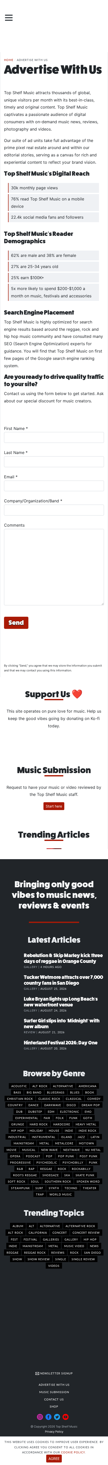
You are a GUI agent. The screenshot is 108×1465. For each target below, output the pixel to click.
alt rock (15, 1232)
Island (66, 1137)
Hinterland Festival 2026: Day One (60, 1042)
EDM (51, 1111)
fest (14, 1239)
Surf (39, 1188)
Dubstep (35, 1111)
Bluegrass (56, 1092)
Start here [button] (54, 806)
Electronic (69, 1111)
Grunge (17, 1124)
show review (39, 1259)
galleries (51, 1239)
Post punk (88, 1156)
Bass (17, 1092)
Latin (95, 1137)
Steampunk (20, 1188)
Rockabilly (81, 1169)
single (60, 1259)
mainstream (33, 1246)
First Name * (16, 428)
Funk (73, 1118)
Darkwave (52, 1105)
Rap (32, 1169)
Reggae (46, 1169)
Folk (60, 1118)
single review (83, 1259)
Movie (12, 1150)
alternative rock (80, 1226)
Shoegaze (50, 1175)
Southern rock (58, 1181)
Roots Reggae (25, 1175)
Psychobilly (73, 1162)
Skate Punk (85, 1175)
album (18, 1226)
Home (8, 60)
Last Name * (16, 452)
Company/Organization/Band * (33, 500)
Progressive (20, 1162)
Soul (35, 1181)
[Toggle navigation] (9, 18)
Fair (47, 1118)
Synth (54, 1188)
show (17, 1259)
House (54, 1130)
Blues (75, 1092)
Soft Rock (16, 1181)
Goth (87, 1118)
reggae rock (35, 1252)
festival (30, 1239)
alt (31, 1226)
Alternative (63, 1086)
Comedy (94, 1099)
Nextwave (71, 1150)
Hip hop (17, 1130)
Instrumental (44, 1137)
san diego (92, 1252)
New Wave (49, 1150)
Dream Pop (91, 1105)
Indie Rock (87, 1130)
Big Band (34, 1092)
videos (54, 1266)
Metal (44, 1143)
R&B (20, 1169)
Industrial (17, 1137)
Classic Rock (49, 1099)
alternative (50, 1226)
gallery (71, 1239)
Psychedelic (46, 1162)
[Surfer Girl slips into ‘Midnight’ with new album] (14, 1026)
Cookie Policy (73, 1452)
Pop (49, 1156)
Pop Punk (66, 1156)
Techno (71, 1188)
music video (74, 1246)
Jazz (81, 1137)
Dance (33, 1105)
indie (13, 1246)
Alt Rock (39, 1086)
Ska (67, 1175)
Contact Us (54, 1399)
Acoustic (19, 1086)
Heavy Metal (86, 1124)
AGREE (54, 1458)
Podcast (33, 1156)
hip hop (90, 1239)
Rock (62, 1169)
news (94, 1246)
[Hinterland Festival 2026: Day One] (14, 1048)
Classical (74, 1099)
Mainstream (24, 1143)
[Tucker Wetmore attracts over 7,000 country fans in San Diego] (14, 982)
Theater (89, 1188)
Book (89, 1092)
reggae (13, 1252)
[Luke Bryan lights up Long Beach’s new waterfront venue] (14, 1004)
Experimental (26, 1118)
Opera (15, 1156)
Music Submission (54, 1392)
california (38, 1232)
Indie (69, 1130)
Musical (29, 1150)
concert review (86, 1232)
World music (60, 1194)
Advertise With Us (54, 1385)
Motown (86, 1143)
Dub (19, 1111)
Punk (93, 1162)
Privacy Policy (54, 1431)
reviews (58, 1252)
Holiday (36, 1130)
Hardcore (61, 1124)
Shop (54, 1406)
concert (59, 1232)
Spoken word (88, 1181)
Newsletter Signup (56, 1373)
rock (74, 1252)
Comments (14, 525)
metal (53, 1246)
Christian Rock (20, 1099)
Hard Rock (39, 1124)
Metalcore (64, 1143)
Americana (87, 1086)
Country (15, 1105)
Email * (11, 476)
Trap (40, 1194)
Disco (71, 1105)
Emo (88, 1111)
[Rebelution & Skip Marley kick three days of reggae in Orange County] (14, 961)
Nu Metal (93, 1150)
